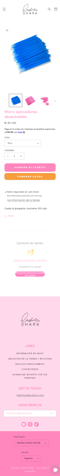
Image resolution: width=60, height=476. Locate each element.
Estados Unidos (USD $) (28, 443)
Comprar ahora (30, 176)
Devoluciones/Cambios (30, 364)
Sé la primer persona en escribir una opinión (29, 274)
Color (7, 137)
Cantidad (9, 150)
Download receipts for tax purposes (30, 376)
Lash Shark (27, 468)
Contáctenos (30, 369)
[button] (4, 9)
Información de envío (30, 353)
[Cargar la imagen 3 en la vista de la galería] (44, 100)
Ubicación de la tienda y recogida (30, 358)
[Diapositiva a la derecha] (55, 101)
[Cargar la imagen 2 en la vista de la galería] (29, 100)
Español (29, 458)
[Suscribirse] (51, 413)
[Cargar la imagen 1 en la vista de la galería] (15, 100)
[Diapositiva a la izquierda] (5, 101)
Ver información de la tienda (23, 200)
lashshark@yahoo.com (30, 395)
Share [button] (11, 215)
